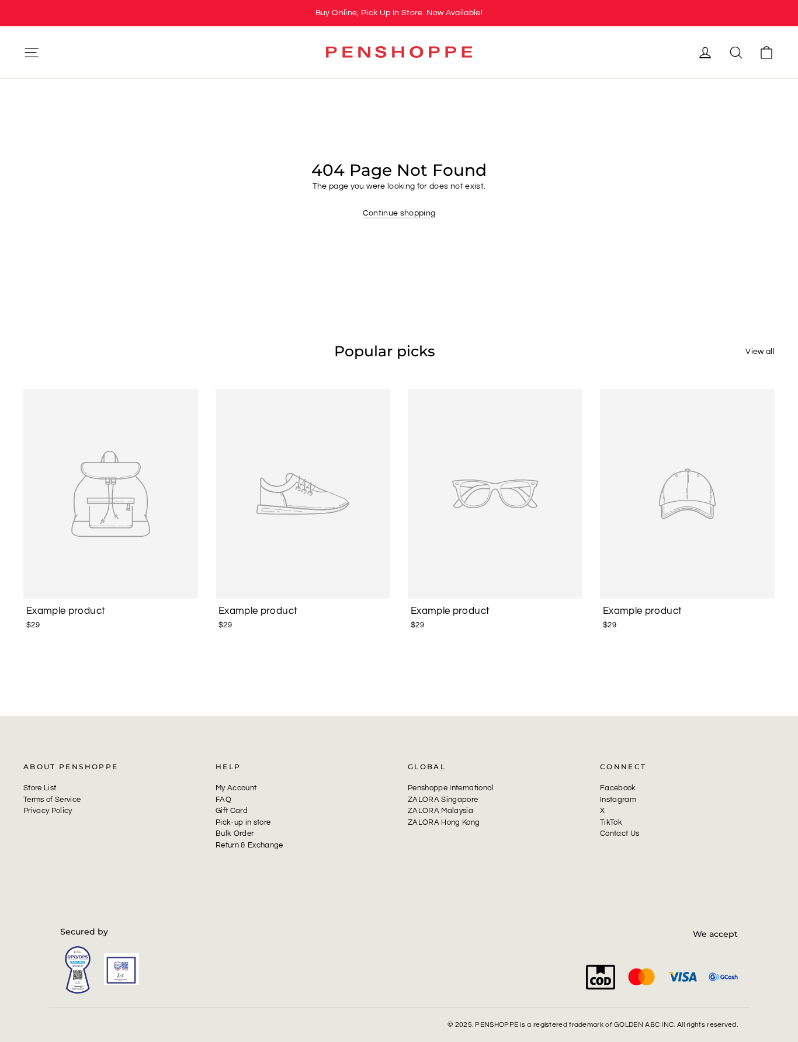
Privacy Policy (47, 811)
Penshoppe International (451, 788)
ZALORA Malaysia (440, 811)
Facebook (618, 788)
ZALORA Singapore (443, 800)
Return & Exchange (249, 845)
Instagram (618, 800)
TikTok (611, 822)
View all (760, 352)
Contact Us (619, 833)
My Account (236, 788)
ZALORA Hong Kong (444, 822)
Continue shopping (399, 213)
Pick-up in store (243, 822)
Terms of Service (52, 800)
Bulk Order (235, 833)
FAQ (223, 800)
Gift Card (232, 811)
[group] (399, 13)
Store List (39, 788)
